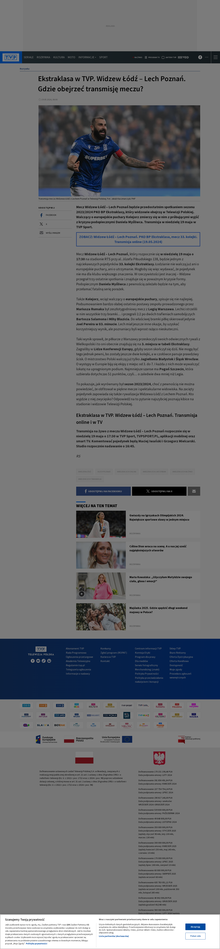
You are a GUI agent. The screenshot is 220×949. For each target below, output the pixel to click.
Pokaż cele (195, 936)
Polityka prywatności (36, 943)
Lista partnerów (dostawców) (114, 936)
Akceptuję (195, 926)
